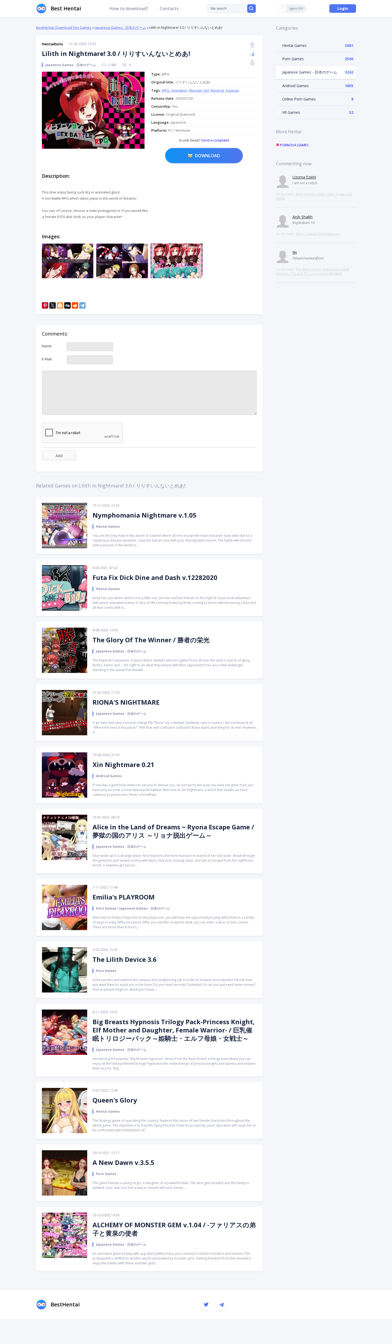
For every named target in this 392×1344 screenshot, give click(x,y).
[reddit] (75, 305)
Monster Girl (199, 90)
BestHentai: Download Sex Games (63, 27)
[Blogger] (60, 305)
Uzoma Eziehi (304, 177)
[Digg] (67, 305)
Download (207, 156)
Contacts (169, 8)
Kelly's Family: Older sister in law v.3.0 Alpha (314, 196)
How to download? (129, 8)
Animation (179, 90)
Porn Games (293, 58)
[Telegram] (82, 305)
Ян (295, 252)
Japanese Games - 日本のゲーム (120, 27)
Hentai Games (294, 45)
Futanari (232, 90)
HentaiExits (52, 44)
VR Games (291, 112)
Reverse (217, 90)
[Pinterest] (45, 305)
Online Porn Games (299, 99)
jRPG (166, 90)
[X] (52, 305)
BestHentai (65, 1304)
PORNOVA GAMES (294, 145)
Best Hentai (66, 8)
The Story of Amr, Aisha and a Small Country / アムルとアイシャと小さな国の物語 (312, 271)
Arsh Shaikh (303, 216)
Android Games (295, 85)
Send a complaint (214, 140)
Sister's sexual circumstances (317, 234)
